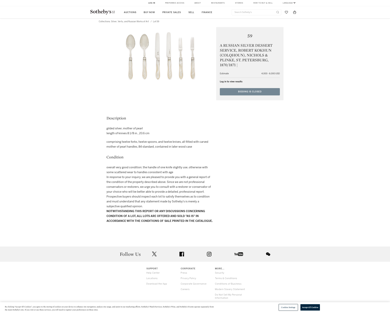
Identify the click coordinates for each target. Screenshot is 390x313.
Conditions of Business (228, 284)
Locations (152, 278)
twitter (154, 254)
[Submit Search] (278, 12)
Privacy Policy (188, 278)
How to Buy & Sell (263, 3)
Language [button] (288, 3)
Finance (207, 12)
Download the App (156, 284)
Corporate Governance (194, 284)
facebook (181, 254)
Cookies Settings (288, 307)
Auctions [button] (130, 12)
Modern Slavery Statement (230, 289)
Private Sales (171, 12)
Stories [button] (239, 3)
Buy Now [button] (149, 12)
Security (219, 273)
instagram (209, 254)
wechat (268, 254)
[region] (195, 307)
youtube (238, 254)
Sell (191, 12)
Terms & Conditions (226, 278)
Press (184, 273)
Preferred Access (174, 3)
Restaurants (218, 3)
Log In (151, 3)
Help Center (153, 273)
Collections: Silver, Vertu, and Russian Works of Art (124, 21)
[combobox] (256, 12)
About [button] (197, 3)
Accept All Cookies (310, 307)
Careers (185, 289)
